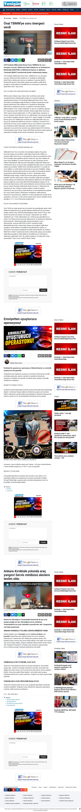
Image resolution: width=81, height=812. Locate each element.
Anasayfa (34, 787)
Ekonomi (42, 9)
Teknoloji (65, 9)
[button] (42, 60)
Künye (40, 787)
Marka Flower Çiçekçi (71, 787)
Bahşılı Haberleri (9, 798)
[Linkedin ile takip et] (18, 789)
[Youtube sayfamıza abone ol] (14, 789)
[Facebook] (5, 60)
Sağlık (48, 9)
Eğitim (36, 9)
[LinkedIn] (16, 60)
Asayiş (18, 9)
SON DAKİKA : (7, 13)
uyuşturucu (10, 490)
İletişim (45, 787)
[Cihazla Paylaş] (23, 60)
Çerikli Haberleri (45, 801)
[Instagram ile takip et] (21, 789)
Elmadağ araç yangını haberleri (15, 703)
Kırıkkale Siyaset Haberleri (12, 803)
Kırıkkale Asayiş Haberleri (66, 801)
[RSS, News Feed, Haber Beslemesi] (25, 789)
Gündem (24, 9)
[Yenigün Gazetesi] (12, 4)
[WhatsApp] (19, 60)
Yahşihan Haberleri (46, 795)
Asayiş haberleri (11, 705)
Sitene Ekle (61, 787)
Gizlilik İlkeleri (52, 787)
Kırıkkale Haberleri (10, 795)
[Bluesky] (12, 60)
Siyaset (30, 9)
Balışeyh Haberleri (64, 795)
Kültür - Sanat (56, 9)
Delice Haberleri (9, 801)
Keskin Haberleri (28, 795)
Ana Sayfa (8, 18)
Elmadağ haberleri (11, 701)
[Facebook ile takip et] (6, 789)
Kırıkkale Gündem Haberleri (30, 803)
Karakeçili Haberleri (64, 798)
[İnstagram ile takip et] (77, 10)
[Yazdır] (39, 60)
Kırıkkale (9, 489)
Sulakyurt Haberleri (28, 798)
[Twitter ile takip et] (10, 789)
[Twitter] (8, 60)
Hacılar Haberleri (28, 801)
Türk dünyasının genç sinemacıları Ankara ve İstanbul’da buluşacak (30, 13)
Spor (71, 9)
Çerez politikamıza (39, 810)
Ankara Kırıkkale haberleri (13, 699)
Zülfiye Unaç (14, 363)
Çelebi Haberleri (45, 798)
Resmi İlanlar (10, 9)
